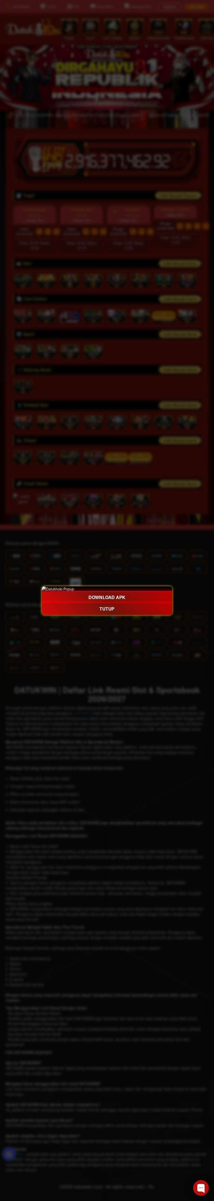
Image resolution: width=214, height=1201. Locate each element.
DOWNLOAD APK (107, 597)
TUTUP (107, 609)
